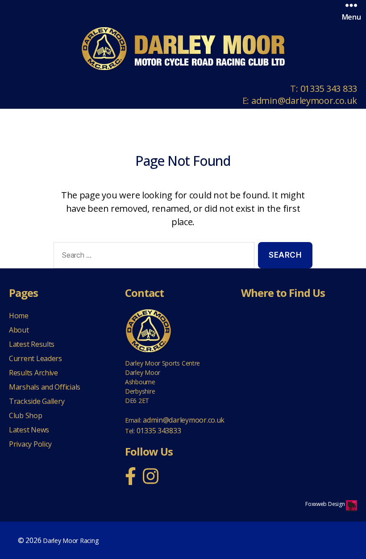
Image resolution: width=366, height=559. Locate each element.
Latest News (29, 430)
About (19, 330)
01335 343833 (159, 431)
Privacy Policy (30, 444)
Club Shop (25, 415)
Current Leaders (35, 358)
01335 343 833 (329, 88)
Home (19, 316)
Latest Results (31, 344)
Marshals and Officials (44, 387)
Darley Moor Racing (70, 540)
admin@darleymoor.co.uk (304, 101)
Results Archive (33, 373)
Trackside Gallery (36, 401)
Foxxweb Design (325, 504)
